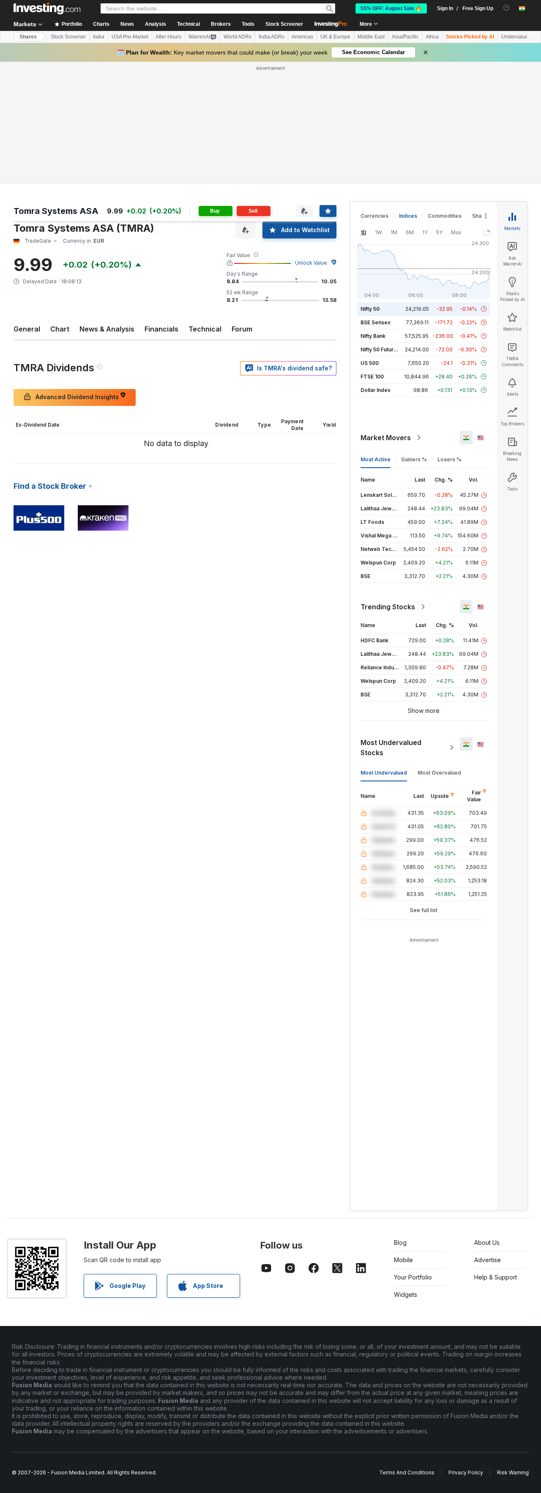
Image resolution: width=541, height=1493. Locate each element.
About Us (487, 1120)
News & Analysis (106, 207)
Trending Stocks (388, 484)
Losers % (449, 337)
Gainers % (414, 337)
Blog (400, 1120)
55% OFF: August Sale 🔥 (391, 8)
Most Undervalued (384, 650)
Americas (302, 37)
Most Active (376, 337)
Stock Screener (284, 24)
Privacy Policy (465, 1350)
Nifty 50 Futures (380, 227)
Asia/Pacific (405, 37)
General (27, 207)
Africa (432, 37)
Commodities (445, 93)
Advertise (487, 1137)
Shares (28, 37)
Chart (59, 207)
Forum (242, 207)
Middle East (371, 37)
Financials (161, 207)
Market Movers (386, 315)
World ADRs (237, 37)
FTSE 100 (372, 254)
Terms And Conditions (406, 1350)
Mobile (403, 1137)
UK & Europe (335, 37)
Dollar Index (376, 268)
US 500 (370, 241)
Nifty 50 (370, 187)
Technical (205, 207)
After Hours (168, 37)
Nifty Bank (373, 214)
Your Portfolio (413, 1155)
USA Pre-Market (130, 37)
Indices (408, 93)
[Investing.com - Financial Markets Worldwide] (47, 8)
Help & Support (495, 1155)
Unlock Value (311, 140)
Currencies (374, 93)
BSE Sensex (376, 200)
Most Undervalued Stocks (391, 625)
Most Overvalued (439, 650)
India (98, 37)
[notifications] (506, 8)
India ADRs (271, 37)
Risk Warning (513, 1350)
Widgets (405, 1172)
